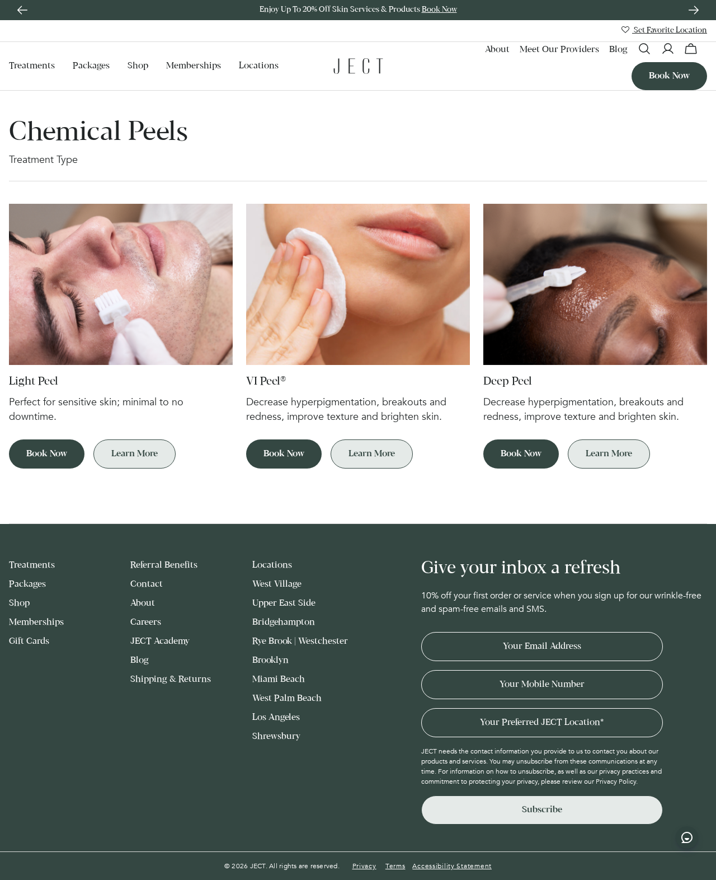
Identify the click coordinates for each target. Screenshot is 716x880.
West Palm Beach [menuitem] (287, 698)
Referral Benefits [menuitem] (163, 565)
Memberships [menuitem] (193, 66)
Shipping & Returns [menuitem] (170, 679)
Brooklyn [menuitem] (270, 660)
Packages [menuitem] (91, 66)
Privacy (364, 866)
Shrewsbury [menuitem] (276, 736)
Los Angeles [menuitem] (276, 717)
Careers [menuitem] (145, 622)
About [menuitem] (497, 49)
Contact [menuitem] (146, 584)
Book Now (439, 9)
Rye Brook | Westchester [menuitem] (300, 641)
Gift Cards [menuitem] (29, 641)
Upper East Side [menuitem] (283, 603)
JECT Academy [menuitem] (160, 641)
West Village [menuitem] (277, 584)
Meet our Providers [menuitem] (559, 49)
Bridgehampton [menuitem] (283, 622)
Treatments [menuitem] (32, 66)
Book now (669, 76)
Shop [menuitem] (138, 66)
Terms (395, 866)
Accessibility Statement (452, 866)
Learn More (134, 454)
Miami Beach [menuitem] (278, 679)
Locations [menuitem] (259, 66)
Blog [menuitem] (618, 49)
